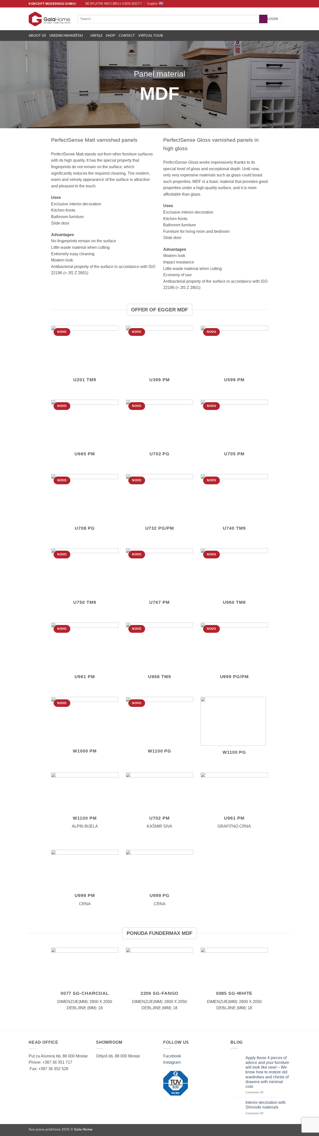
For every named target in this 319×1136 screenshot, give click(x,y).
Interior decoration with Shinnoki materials (265, 1104)
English (152, 3)
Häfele (96, 35)
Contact (127, 35)
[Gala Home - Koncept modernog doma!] (49, 19)
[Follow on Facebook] (283, 3)
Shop (110, 35)
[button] (272, 18)
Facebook (172, 1056)
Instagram (172, 1062)
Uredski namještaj (66, 35)
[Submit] (263, 19)
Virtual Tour (150, 35)
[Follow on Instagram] (287, 3)
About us (37, 35)
